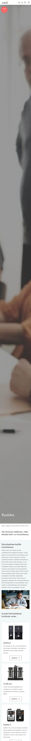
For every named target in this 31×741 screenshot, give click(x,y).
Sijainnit (8, 525)
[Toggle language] (25, 2)
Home (3, 525)
